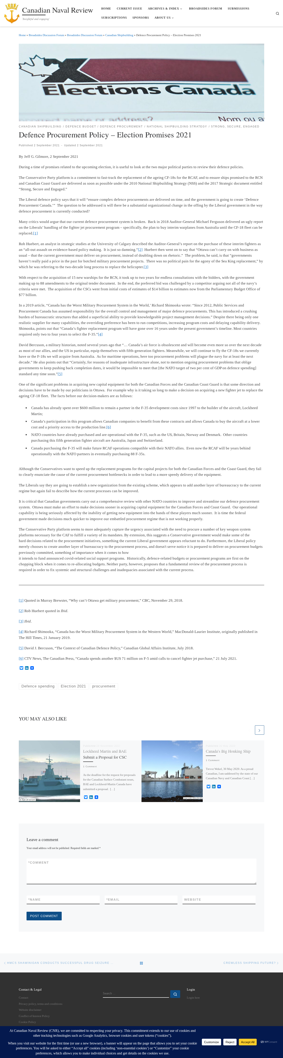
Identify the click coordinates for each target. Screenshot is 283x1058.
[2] (140, 250)
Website (192, 899)
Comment (38, 862)
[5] (60, 374)
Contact (23, 997)
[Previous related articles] (249, 730)
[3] (146, 267)
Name (34, 899)
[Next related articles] (259, 730)
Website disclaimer (30, 1009)
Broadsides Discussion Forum (46, 35)
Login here (193, 997)
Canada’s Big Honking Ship (228, 751)
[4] (100, 334)
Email (113, 899)
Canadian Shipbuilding (119, 35)
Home (22, 35)
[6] (108, 427)
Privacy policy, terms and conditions (40, 1003)
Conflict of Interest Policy (34, 1016)
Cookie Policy (27, 1022)
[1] (35, 233)
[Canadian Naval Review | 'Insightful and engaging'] (12, 12)
